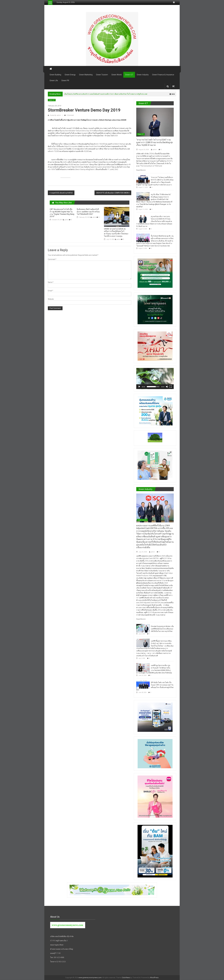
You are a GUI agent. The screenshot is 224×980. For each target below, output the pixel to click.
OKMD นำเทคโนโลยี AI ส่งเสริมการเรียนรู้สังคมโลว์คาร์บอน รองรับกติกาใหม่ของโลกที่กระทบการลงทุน (116, 232)
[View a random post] (173, 86)
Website (51, 299)
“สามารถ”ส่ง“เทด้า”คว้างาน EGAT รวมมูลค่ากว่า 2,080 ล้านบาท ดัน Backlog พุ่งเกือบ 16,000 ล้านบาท (100, 94)
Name (50, 282)
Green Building (55, 75)
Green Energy (70, 75)
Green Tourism (102, 75)
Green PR (65, 80)
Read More (140, 170)
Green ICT (129, 75)
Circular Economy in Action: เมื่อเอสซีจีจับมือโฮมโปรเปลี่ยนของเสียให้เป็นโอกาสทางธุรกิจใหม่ (162, 628)
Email (50, 291)
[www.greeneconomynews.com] (112, 39)
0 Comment (70, 115)
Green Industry (143, 75)
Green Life (54, 80)
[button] (155, 378)
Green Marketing (86, 75)
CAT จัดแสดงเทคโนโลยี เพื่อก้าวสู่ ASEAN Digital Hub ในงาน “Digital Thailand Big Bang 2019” (62, 213)
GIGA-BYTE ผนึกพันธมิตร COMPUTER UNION (112, 193)
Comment (52, 259)
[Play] (139, 386)
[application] (155, 378)
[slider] (153, 386)
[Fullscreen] (171, 386)
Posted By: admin (55, 115)
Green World (116, 75)
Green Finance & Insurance (163, 75)
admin (67, 220)
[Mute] (167, 386)
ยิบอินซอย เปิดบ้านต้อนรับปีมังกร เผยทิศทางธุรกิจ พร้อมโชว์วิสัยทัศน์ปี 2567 (88, 211)
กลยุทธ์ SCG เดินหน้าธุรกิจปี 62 (62, 193)
